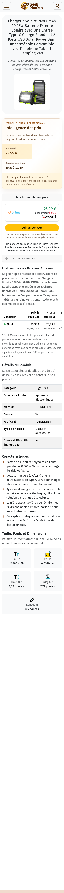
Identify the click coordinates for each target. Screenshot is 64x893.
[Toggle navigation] (6, 6)
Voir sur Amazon (32, 227)
